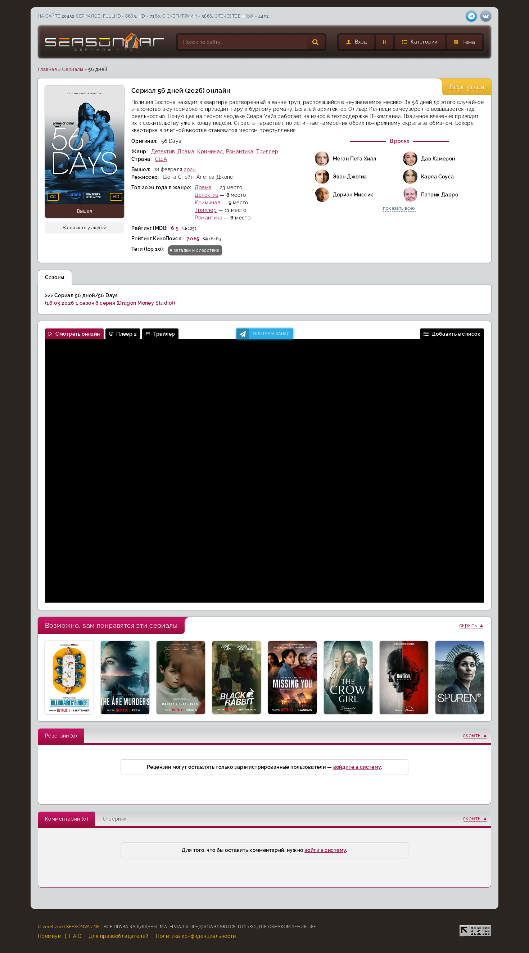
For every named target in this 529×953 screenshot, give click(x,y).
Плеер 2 (126, 334)
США (161, 159)
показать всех (399, 208)
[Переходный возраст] (181, 677)
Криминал (210, 151)
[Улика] (459, 677)
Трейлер (164, 334)
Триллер (267, 151)
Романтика (240, 151)
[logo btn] (105, 41)
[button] (420, 42)
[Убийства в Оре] (125, 677)
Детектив (163, 151)
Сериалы (72, 69)
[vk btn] (485, 16)
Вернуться (466, 87)
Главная (47, 69)
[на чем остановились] (384, 42)
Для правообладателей (118, 936)
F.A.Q (75, 936)
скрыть (468, 625)
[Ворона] (348, 677)
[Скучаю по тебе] (292, 677)
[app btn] (471, 16)
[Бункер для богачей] (69, 677)
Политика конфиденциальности (196, 936)
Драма (185, 151)
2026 (190, 169)
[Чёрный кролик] (236, 677)
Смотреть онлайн (77, 334)
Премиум (50, 936)
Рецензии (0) (61, 736)
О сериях (114, 819)
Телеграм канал (271, 334)
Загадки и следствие (197, 250)
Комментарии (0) (66, 819)
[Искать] (316, 42)
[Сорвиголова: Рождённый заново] (404, 677)
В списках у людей (85, 227)
